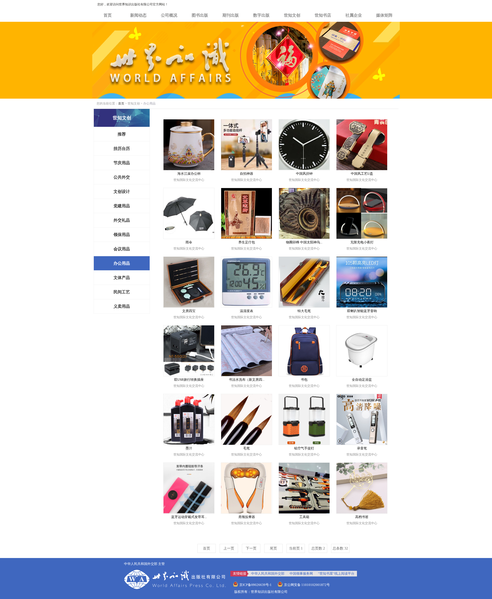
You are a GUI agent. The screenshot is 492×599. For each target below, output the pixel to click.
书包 (304, 379)
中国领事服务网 (301, 573)
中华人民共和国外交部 (267, 573)
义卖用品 (122, 306)
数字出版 (261, 15)
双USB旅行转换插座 (189, 379)
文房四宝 (189, 311)
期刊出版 (230, 15)
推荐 (122, 134)
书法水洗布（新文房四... (246, 379)
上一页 (228, 548)
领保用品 (122, 234)
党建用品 (122, 206)
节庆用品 (122, 163)
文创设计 (122, 191)
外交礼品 (122, 220)
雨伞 (189, 242)
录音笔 (362, 448)
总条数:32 (340, 548)
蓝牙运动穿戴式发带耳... (189, 517)
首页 (108, 15)
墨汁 (189, 448)
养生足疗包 (246, 242)
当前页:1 (296, 548)
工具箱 (304, 517)
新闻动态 (138, 15)
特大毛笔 (304, 311)
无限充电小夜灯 (362, 242)
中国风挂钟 (304, 173)
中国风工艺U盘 (362, 173)
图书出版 (200, 15)
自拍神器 (246, 173)
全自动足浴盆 (362, 379)
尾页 (273, 548)
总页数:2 (318, 548)
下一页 (251, 548)
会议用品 (122, 249)
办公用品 (122, 263)
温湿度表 (246, 311)
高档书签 (361, 517)
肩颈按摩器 (246, 517)
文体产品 (122, 277)
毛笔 (246, 448)
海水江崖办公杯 (189, 173)
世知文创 (292, 15)
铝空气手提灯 (304, 448)
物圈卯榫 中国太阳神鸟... (304, 242)
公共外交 (122, 177)
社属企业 (353, 15)
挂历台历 (122, 148)
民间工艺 (122, 292)
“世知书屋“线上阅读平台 (336, 573)
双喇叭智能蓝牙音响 (362, 311)
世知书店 (323, 15)
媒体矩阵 (384, 15)
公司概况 (169, 15)
